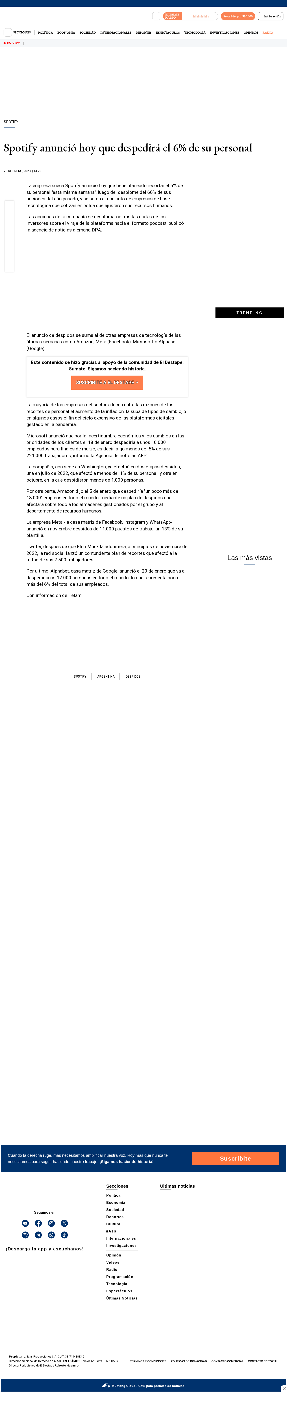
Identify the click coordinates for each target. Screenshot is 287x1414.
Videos (113, 1262)
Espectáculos (168, 32)
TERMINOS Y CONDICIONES (148, 1361)
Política (45, 32)
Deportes (144, 32)
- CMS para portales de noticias (148, 1386)
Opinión (251, 32)
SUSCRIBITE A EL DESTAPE (105, 382)
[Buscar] (156, 16)
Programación (119, 1277)
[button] (9, 206)
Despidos (133, 676)
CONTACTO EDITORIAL (263, 1361)
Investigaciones (224, 32)
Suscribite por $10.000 (238, 16)
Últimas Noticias (122, 1298)
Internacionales (115, 32)
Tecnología (195, 32)
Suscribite (235, 1158)
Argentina (106, 676)
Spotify (80, 676)
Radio (268, 32)
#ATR (111, 1231)
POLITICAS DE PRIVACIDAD (189, 1361)
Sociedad (88, 32)
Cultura (113, 1224)
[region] (143, 84)
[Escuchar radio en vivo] (200, 16)
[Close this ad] (284, 1388)
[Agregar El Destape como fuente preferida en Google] (187, 171)
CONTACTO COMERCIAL (227, 1361)
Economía (66, 32)
